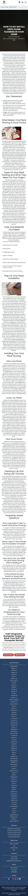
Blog (7, 7)
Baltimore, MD (14, 678)
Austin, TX (14, 676)
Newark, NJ (14, 768)
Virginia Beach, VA (14, 815)
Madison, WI (14, 748)
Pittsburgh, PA (14, 781)
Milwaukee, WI (14, 756)
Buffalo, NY (14, 687)
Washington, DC (14, 817)
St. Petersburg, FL (14, 806)
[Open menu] (25, 2)
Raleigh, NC (14, 787)
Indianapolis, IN (14, 729)
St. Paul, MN (14, 804)
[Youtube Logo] (15, 879)
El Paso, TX (14, 716)
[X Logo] (11, 879)
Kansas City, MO (14, 733)
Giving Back (14, 870)
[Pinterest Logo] (19, 879)
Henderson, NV (14, 725)
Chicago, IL (14, 693)
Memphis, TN (14, 750)
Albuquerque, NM (14, 666)
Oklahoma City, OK (14, 770)
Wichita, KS (14, 819)
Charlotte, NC (14, 691)
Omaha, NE (14, 772)
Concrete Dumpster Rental (14, 834)
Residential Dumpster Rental (14, 828)
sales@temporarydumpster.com (14, 860)
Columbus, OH (14, 702)
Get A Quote (20, 654)
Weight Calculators (14, 843)
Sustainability (14, 871)
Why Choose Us (14, 867)
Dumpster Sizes (14, 847)
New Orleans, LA (14, 764)
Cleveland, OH (14, 697)
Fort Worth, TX (14, 720)
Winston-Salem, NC (14, 821)
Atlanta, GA (14, 670)
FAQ (14, 845)
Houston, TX (14, 727)
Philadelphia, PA (14, 777)
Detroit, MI (14, 712)
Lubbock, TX (14, 746)
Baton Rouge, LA (14, 680)
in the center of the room (9, 445)
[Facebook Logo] (8, 879)
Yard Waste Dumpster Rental (14, 832)
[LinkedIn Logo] (17, 879)
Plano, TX (14, 783)
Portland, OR (14, 785)
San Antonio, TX (14, 793)
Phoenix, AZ (14, 779)
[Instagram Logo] (13, 879)
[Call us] (22, 2)
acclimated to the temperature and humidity (13, 340)
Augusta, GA (14, 672)
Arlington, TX (14, 668)
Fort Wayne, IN (14, 718)
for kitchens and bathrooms (11, 582)
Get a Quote (14, 856)
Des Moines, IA (14, 710)
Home (2, 7)
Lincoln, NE (14, 739)
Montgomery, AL (14, 760)
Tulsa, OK (14, 812)
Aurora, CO (14, 674)
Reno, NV (14, 789)
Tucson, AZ (14, 810)
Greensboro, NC (14, 723)
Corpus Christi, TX (14, 704)
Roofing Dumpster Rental (14, 836)
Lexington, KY (14, 737)
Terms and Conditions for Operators (17, 893)
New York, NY (14, 766)
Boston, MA (14, 685)
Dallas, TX (14, 706)
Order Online (9, 654)
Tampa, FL (14, 808)
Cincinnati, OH (14, 695)
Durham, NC (14, 714)
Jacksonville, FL (14, 731)
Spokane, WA (14, 800)
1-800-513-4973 (7, 647)
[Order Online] (19, 2)
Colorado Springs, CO (14, 699)
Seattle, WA (14, 798)
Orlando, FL (14, 775)
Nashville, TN (14, 762)
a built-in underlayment (12, 621)
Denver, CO (14, 708)
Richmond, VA (14, 791)
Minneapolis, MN (14, 758)
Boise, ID (14, 683)
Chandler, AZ (14, 689)
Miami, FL (14, 754)
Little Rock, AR (14, 741)
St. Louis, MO (14, 802)
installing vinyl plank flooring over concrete (13, 314)
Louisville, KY (14, 744)
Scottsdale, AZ (14, 796)
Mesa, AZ (14, 752)
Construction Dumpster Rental (14, 830)
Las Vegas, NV (14, 735)
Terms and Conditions (14, 893)
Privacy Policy (5, 893)
